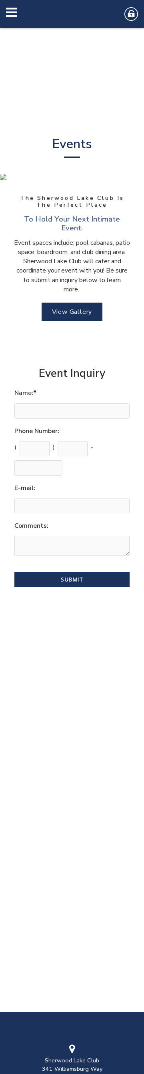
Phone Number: (36, 431)
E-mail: (24, 488)
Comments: (31, 525)
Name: (25, 393)
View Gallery (72, 311)
